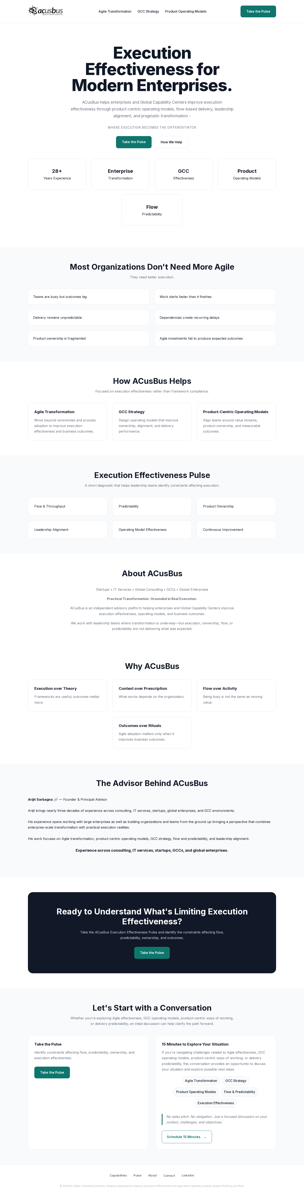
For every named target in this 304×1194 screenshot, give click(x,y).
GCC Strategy (148, 11)
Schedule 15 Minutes (187, 1136)
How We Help (171, 142)
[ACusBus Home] (46, 11)
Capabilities (118, 1175)
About (152, 1175)
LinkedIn (188, 1175)
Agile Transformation (114, 11)
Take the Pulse (258, 11)
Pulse (138, 1175)
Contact (169, 1175)
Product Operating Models (185, 11)
